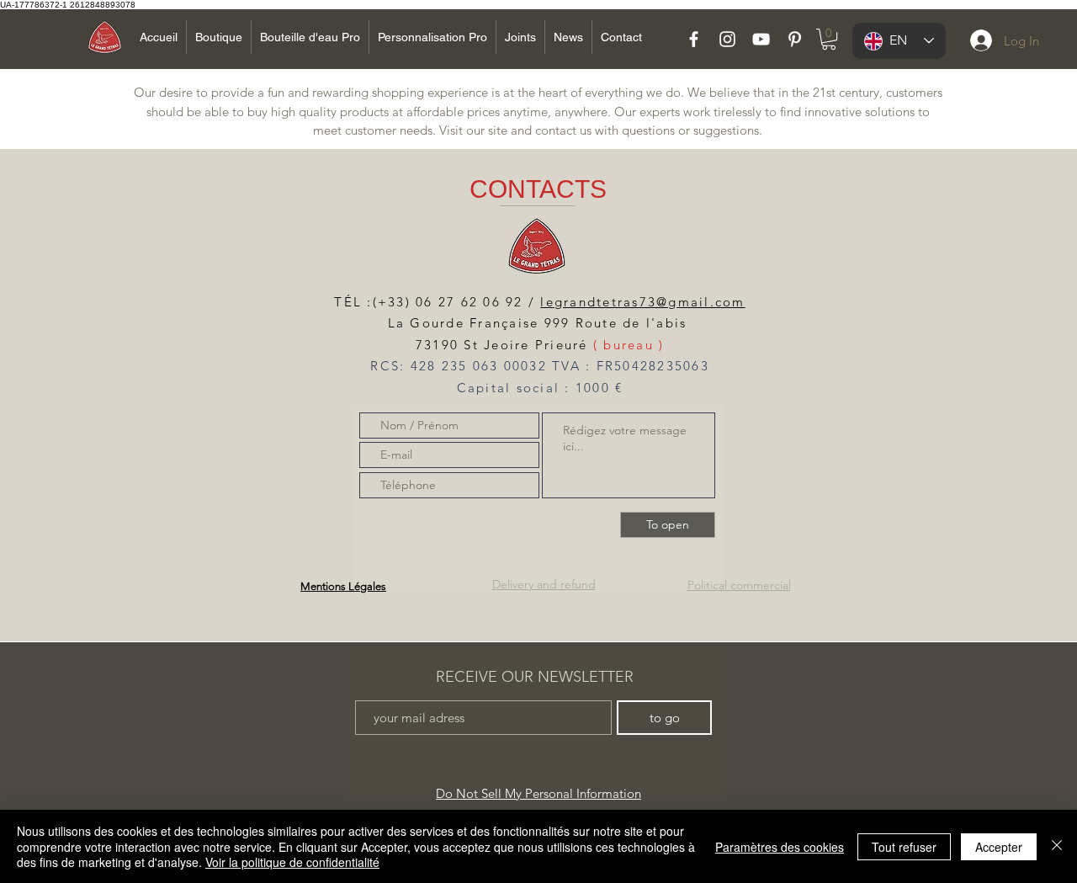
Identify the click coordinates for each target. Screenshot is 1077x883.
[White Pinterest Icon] (794, 39)
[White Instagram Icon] (727, 39)
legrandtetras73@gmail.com (642, 302)
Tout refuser (904, 846)
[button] (828, 39)
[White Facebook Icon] (693, 39)
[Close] (1057, 846)
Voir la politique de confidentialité (292, 862)
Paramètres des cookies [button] (779, 846)
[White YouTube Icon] (761, 39)
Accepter (998, 846)
